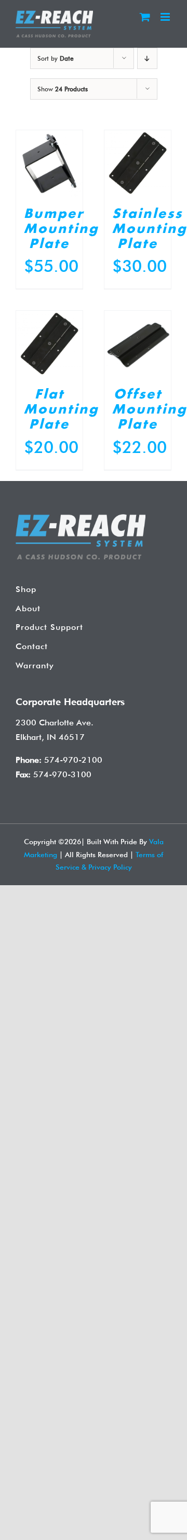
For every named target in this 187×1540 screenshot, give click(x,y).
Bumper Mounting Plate (61, 229)
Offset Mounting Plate (149, 410)
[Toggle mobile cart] (145, 16)
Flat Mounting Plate (61, 410)
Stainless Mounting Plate (149, 229)
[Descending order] (147, 58)
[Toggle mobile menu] (166, 16)
